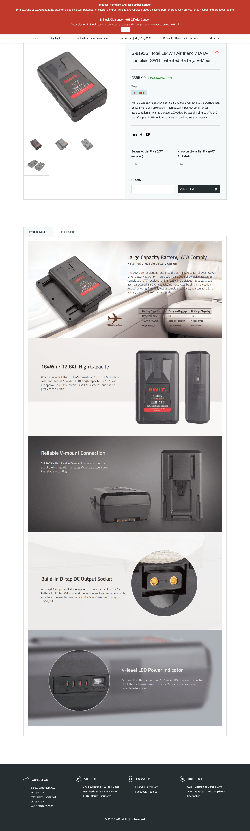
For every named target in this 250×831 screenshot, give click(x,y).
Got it (126, 29)
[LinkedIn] (134, 134)
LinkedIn (140, 786)
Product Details (38, 231)
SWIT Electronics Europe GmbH (205, 786)
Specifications (67, 231)
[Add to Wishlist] (217, 53)
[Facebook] (141, 134)
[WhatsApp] (148, 134)
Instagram (152, 786)
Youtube (153, 791)
